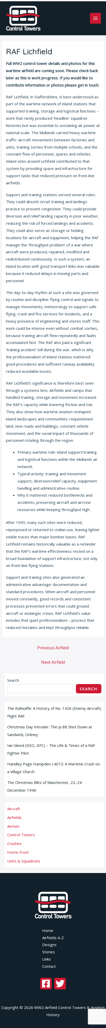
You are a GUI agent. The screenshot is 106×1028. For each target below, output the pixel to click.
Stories (48, 951)
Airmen (13, 826)
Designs (49, 944)
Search (13, 680)
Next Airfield (53, 662)
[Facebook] (46, 983)
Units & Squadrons (23, 860)
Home (47, 930)
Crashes (14, 843)
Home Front (18, 852)
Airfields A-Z (53, 937)
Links (46, 959)
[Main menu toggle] (95, 18)
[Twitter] (60, 983)
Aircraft (13, 808)
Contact (49, 966)
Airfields (14, 817)
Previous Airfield (53, 648)
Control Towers (21, 834)
